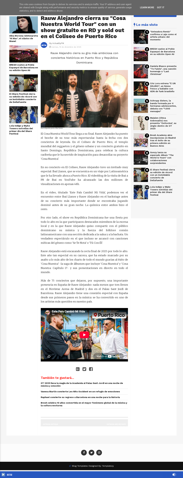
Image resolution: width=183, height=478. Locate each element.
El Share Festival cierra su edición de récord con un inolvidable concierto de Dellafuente (23, 98)
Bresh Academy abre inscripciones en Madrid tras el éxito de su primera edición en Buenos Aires (163, 140)
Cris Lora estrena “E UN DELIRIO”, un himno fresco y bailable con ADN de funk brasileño (163, 87)
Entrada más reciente (116, 424)
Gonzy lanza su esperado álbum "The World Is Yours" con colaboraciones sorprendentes (162, 157)
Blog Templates (80, 466)
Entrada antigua (50, 424)
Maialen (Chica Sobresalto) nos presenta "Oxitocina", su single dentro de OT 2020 (163, 123)
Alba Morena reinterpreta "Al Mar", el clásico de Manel (23, 38)
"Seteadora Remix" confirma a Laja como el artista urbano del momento (163, 35)
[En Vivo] (3, 474)
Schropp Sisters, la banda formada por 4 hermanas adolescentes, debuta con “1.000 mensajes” (163, 106)
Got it (160, 7)
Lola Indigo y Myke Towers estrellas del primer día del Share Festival (21, 129)
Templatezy (108, 466)
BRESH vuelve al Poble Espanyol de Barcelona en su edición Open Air (23, 67)
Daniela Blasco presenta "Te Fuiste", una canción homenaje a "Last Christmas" (163, 70)
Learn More (147, 7)
